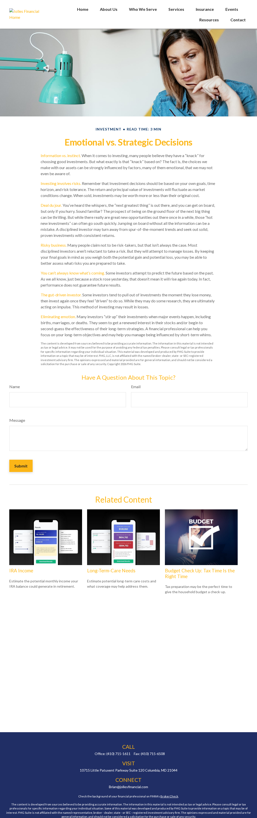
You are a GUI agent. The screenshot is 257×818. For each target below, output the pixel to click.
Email (136, 386)
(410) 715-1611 (118, 754)
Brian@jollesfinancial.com (128, 787)
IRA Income (21, 570)
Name (14, 386)
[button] (82, 9)
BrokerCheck (169, 796)
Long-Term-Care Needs (111, 570)
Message (17, 420)
